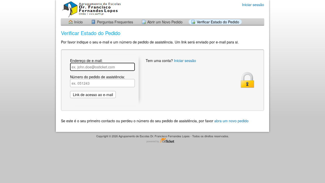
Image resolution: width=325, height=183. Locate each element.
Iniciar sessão (253, 4)
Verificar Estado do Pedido (218, 21)
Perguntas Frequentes (115, 21)
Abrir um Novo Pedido (165, 21)
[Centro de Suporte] (91, 9)
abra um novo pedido (231, 120)
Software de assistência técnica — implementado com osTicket (162, 141)
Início (78, 21)
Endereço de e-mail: (86, 60)
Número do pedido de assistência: (97, 77)
